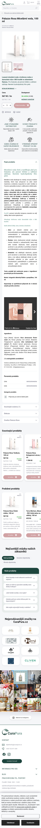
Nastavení (20, 816)
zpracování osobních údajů (26, 807)
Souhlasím (30, 823)
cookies (4, 809)
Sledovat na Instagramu (22, 717)
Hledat (36, 8)
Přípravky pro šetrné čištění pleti (18, 397)
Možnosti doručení (27, 99)
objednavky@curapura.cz (14, 744)
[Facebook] (3, 754)
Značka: (8, 27)
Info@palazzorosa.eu (19, 367)
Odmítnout (10, 823)
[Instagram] (8, 754)
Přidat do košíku (20, 105)
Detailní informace (8, 88)
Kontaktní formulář (12, 761)
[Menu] (38, 2)
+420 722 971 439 (11, 748)
